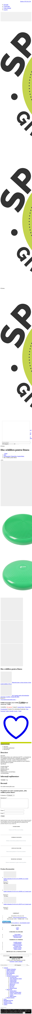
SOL (17, 929)
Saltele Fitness (13, 996)
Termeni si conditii (8, 1003)
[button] (1, 963)
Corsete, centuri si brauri (15, 993)
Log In (6, 9)
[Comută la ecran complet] (2, 1007)
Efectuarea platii (17, 937)
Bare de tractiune (11, 971)
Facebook (3, 711)
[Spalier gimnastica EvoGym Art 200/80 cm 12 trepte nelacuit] (17, 874)
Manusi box (12, 984)
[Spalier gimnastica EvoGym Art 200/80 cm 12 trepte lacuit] (17, 887)
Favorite (6, 4)
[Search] (28, 965)
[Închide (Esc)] (5, 1007)
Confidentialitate (17, 943)
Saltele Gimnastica (11, 970)
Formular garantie (17, 947)
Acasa (5, 999)
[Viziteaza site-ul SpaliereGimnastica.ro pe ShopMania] (6, 922)
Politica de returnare (17, 945)
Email (20, 711)
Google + (16, 711)
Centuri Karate (13, 981)
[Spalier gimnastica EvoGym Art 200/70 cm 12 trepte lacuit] (17, 900)
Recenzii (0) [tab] (6, 749)
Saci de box (9, 974)
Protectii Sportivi (10, 997)
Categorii (6, 967)
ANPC (17, 928)
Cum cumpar (7, 8)
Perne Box (12, 985)
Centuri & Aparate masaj (15, 992)
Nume (2, 810)
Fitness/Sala (28, 707)
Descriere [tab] (6, 746)
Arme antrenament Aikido (16, 978)
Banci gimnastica (11, 973)
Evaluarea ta (4, 795)
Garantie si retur (7, 1001)
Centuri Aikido (13, 980)
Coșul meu (7, 6)
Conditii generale (17, 942)
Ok (24, 1012)
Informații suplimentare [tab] (9, 748)
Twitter (7, 711)
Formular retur (17, 946)
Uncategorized (4, 709)
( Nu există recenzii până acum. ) (8, 699)
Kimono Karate (13, 988)
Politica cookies (17, 949)
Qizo (27, 709)
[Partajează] (4, 1007)
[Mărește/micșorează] (1, 1007)
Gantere (11, 995)
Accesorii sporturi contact (13, 976)
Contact (5, 1004)
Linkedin (20, 961)
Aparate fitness (20, 707)
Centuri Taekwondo (14, 982)
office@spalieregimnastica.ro (20, 917)
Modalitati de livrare (17, 935)
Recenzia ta (4, 798)
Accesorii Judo (13, 977)
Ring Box (12, 986)
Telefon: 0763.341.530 (25, 1)
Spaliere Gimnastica (11, 969)
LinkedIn (11, 711)
